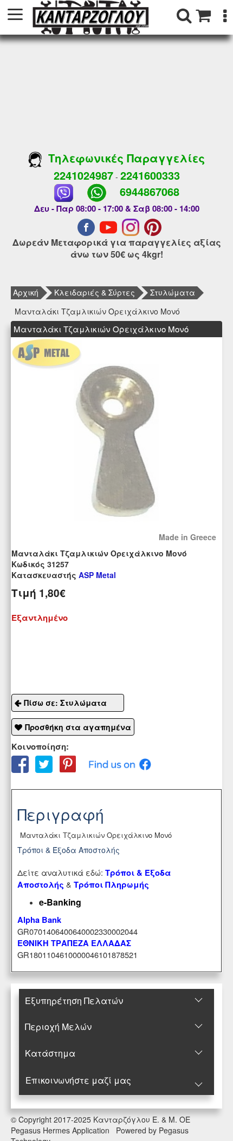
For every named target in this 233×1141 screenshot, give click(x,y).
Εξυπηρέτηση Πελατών (74, 1000)
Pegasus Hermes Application (61, 1130)
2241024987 (83, 175)
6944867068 (149, 191)
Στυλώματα (172, 292)
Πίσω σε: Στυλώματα (65, 702)
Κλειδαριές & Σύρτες (94, 292)
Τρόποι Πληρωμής (111, 884)
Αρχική (25, 292)
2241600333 (150, 175)
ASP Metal (63, 574)
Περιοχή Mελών (58, 1026)
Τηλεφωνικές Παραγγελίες (123, 158)
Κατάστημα (50, 1053)
